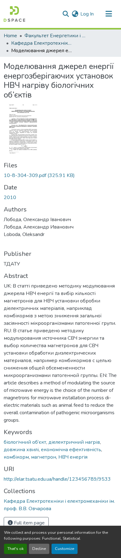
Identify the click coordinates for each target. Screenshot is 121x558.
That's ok (15, 548)
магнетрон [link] (43, 457)
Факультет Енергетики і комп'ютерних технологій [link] (56, 35)
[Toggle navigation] (108, 14)
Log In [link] (87, 14)
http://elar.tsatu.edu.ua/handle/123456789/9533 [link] (57, 479)
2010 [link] (10, 197)
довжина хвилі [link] (21, 449)
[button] (14, 14)
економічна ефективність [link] (71, 449)
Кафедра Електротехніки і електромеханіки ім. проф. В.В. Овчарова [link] (42, 43)
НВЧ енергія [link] (72, 457)
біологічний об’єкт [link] (25, 442)
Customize (64, 548)
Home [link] (10, 35)
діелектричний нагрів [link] (74, 442)
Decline (39, 548)
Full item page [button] (29, 522)
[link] (60, 175)
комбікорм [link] (16, 457)
